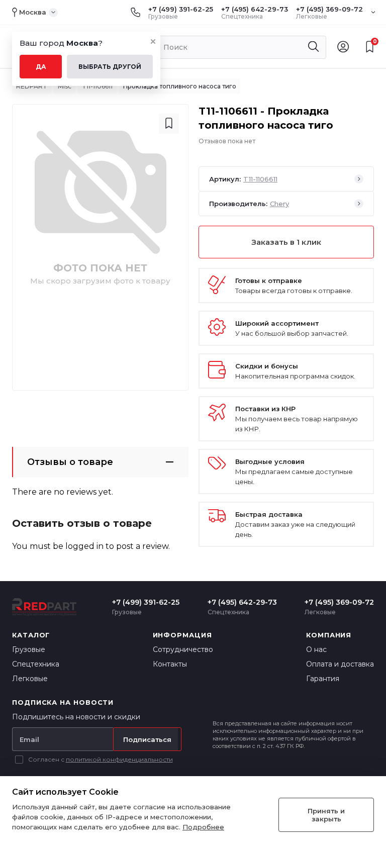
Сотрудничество (183, 649)
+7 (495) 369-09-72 (329, 9)
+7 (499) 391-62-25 (180, 9)
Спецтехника (35, 664)
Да (41, 66)
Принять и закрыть (326, 815)
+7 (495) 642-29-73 (254, 9)
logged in (84, 546)
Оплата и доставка (340, 664)
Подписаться (147, 739)
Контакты (170, 664)
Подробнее (203, 827)
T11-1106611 (97, 86)
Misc (64, 86)
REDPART (31, 86)
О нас (316, 649)
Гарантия (322, 678)
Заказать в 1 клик (286, 242)
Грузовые (28, 649)
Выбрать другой (109, 66)
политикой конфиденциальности (119, 759)
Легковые (30, 678)
